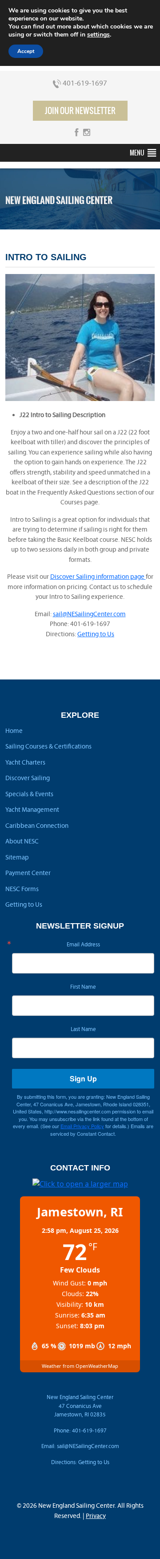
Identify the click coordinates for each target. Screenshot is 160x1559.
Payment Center (28, 873)
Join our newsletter (80, 111)
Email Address (83, 945)
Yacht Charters (25, 762)
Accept (25, 51)
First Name (83, 987)
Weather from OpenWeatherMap (80, 1366)
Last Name (83, 1029)
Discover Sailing (27, 778)
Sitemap (17, 857)
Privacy (96, 1516)
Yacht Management (32, 810)
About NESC (22, 841)
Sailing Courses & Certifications (48, 746)
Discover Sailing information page (98, 577)
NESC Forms (22, 889)
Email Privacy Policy (82, 1125)
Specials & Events (29, 794)
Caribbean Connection (36, 826)
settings (98, 35)
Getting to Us (95, 634)
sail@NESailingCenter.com (89, 614)
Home (14, 731)
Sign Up (83, 1078)
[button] (137, 153)
